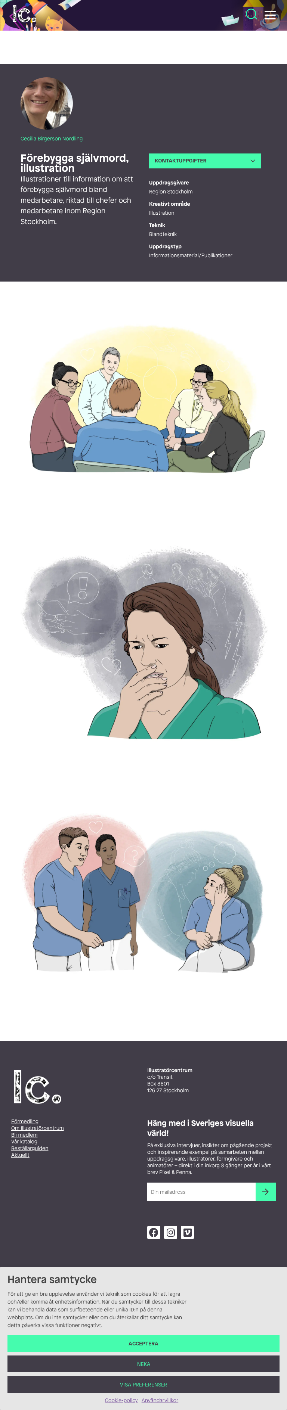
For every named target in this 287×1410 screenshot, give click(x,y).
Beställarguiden (29, 1148)
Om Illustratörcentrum (37, 1128)
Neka (143, 1363)
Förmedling (24, 1121)
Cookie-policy (121, 1400)
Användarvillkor (160, 1400)
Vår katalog (24, 1141)
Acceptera (143, 1343)
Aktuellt (20, 1155)
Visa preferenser (143, 1384)
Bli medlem (24, 1135)
